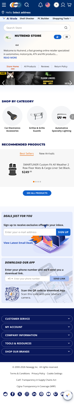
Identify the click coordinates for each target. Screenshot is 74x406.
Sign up (63, 232)
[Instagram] (27, 393)
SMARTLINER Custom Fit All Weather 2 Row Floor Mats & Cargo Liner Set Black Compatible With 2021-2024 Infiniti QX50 (46, 166)
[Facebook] (13, 393)
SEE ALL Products (37, 193)
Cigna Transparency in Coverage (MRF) (36, 386)
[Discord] (63, 393)
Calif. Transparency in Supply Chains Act (36, 379)
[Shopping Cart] (69, 5)
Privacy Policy (38, 373)
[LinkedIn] (34, 393)
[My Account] (63, 5)
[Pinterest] (41, 393)
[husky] (37, 78)
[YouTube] (48, 393)
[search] (66, 27)
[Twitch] (55, 393)
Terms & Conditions (20, 373)
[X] (19, 393)
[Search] (26, 5)
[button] (37, 13)
